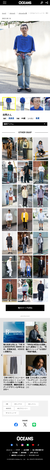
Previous (1, 355)
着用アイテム (9, 124)
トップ (4, 13)
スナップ (12, 13)
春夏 (37, 118)
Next (48, 355)
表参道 (11, 118)
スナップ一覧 (23, 13)
